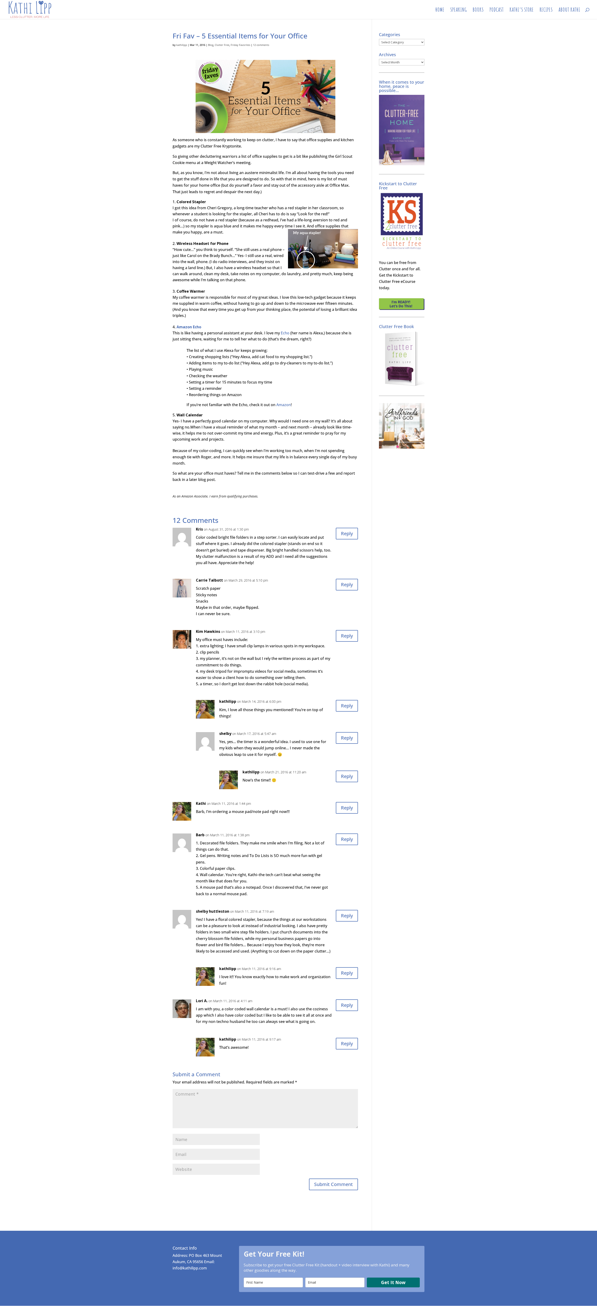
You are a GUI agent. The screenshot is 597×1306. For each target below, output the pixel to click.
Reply (347, 533)
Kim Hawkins (208, 631)
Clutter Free (222, 45)
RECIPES (546, 10)
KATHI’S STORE (522, 10)
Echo (285, 333)
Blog (210, 45)
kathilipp (181, 45)
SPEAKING (458, 10)
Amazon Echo (189, 326)
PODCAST (496, 10)
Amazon (283, 404)
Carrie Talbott (209, 580)
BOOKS (478, 10)
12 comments (261, 45)
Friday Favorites (240, 45)
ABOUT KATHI (569, 10)
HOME (439, 10)
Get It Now (393, 1282)
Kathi (201, 803)
